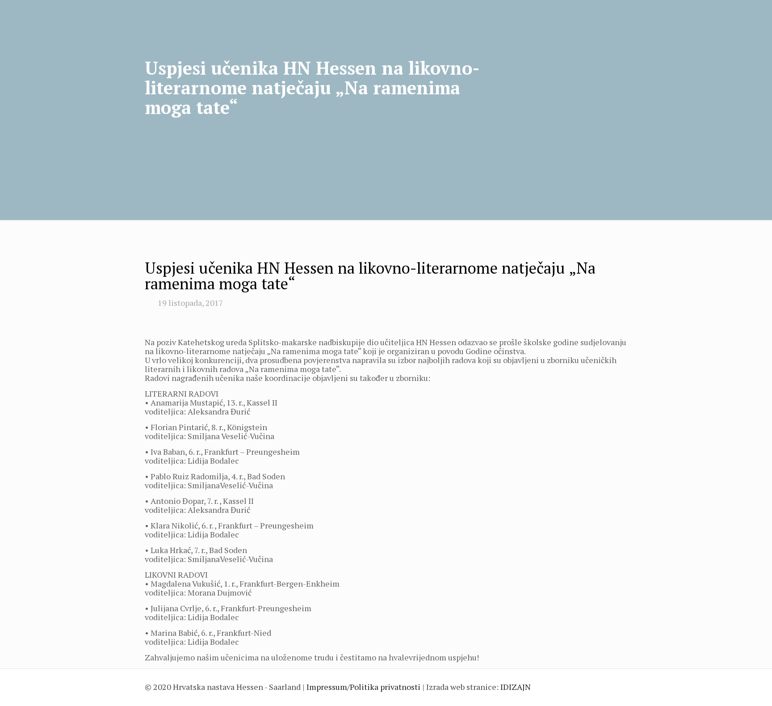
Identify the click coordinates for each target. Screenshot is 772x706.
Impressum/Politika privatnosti (363, 686)
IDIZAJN (515, 686)
